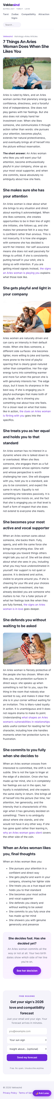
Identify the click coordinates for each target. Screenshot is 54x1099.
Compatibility (28, 14)
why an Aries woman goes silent (22, 832)
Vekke (16, 6)
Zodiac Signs (15, 16)
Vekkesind (8, 36)
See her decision (27, 970)
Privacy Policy (10, 1093)
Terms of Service (27, 1093)
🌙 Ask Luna (42, 1093)
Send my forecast (27, 1057)
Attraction (43, 14)
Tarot (6, 14)
